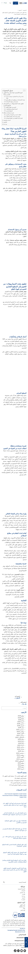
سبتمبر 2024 (20, 759)
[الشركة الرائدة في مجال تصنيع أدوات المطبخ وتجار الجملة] (24, 3)
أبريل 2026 (20, 722)
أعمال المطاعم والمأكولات (11, 109)
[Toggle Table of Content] (23, 90)
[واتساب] (26, 938)
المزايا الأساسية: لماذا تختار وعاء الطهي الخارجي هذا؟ (13, 93)
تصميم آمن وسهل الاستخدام (12, 101)
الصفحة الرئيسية (22, 882)
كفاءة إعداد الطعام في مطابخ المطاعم (14, 118)
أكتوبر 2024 (20, 757)
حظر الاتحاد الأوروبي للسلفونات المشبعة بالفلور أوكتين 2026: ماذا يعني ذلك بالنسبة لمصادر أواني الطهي (14, 870)
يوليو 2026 (21, 716)
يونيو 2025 (21, 741)
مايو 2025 (21, 743)
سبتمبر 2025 (20, 735)
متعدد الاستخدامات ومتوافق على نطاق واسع (15, 99)
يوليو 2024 (21, 763)
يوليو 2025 (21, 739)
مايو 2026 (21, 720)
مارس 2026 (20, 723)
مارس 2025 (20, 747)
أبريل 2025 (20, 745)
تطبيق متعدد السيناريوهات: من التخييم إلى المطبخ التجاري (14, 104)
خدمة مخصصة (7, 120)
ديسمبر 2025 (20, 729)
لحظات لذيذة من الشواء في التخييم (13, 114)
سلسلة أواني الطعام (20, 778)
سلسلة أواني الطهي (8, 776)
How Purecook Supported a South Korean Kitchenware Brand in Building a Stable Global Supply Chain (14, 795)
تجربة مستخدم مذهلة (9, 112)
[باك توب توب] (26, 945)
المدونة (20, 10)
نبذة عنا (5, 124)
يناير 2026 (21, 727)
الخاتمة (5, 122)
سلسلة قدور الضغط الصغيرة (18, 782)
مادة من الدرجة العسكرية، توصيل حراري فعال (15, 97)
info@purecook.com (20, 940)
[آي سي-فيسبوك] (25, 950)
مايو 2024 (21, 767)
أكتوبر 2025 (20, 733)
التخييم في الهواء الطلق (11, 107)
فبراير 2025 (20, 749)
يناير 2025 (21, 751)
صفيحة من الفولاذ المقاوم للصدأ (17, 785)
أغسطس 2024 (19, 761)
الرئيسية (24, 10)
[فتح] (20, 3)
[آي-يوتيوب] (21, 950)
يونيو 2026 (21, 718)
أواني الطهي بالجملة (15, 649)
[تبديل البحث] (10, 3)
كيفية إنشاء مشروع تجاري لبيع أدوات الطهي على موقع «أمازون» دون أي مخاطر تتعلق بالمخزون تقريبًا (14, 805)
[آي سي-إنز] (18, 950)
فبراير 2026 (20, 725)
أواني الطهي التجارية (20, 776)
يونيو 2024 (21, 765)
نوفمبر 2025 (20, 731)
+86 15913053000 (21, 937)
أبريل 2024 (20, 769)
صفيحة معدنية (9, 780)
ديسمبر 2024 (20, 753)
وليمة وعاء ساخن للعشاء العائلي (13, 116)
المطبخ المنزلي (9, 110)
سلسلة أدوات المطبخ (20, 780)
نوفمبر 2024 (20, 755)
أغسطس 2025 (19, 737)
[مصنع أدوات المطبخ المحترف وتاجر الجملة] (19, 915)
